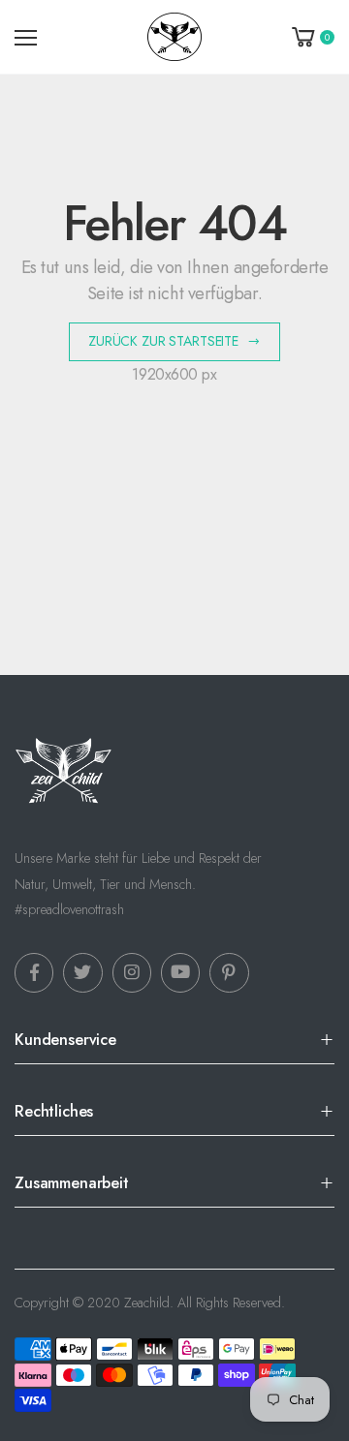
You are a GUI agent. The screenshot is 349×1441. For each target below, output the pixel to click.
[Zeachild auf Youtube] (180, 972)
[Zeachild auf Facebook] (34, 972)
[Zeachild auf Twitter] (82, 972)
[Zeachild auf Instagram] (131, 972)
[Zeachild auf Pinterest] (228, 972)
